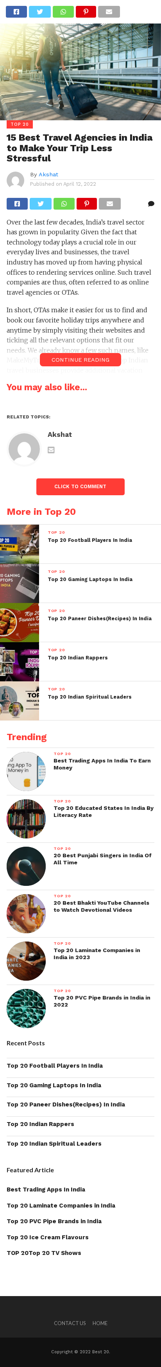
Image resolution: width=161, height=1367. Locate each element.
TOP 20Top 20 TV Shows (44, 1253)
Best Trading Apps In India (46, 1189)
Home (100, 1323)
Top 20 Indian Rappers (40, 1124)
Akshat (48, 174)
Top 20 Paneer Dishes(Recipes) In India (66, 1104)
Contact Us (70, 1323)
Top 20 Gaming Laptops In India (54, 1085)
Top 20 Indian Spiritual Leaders (54, 1143)
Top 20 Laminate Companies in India (61, 1205)
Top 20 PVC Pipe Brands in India (54, 1221)
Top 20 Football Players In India (55, 1065)
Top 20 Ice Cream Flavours (48, 1237)
